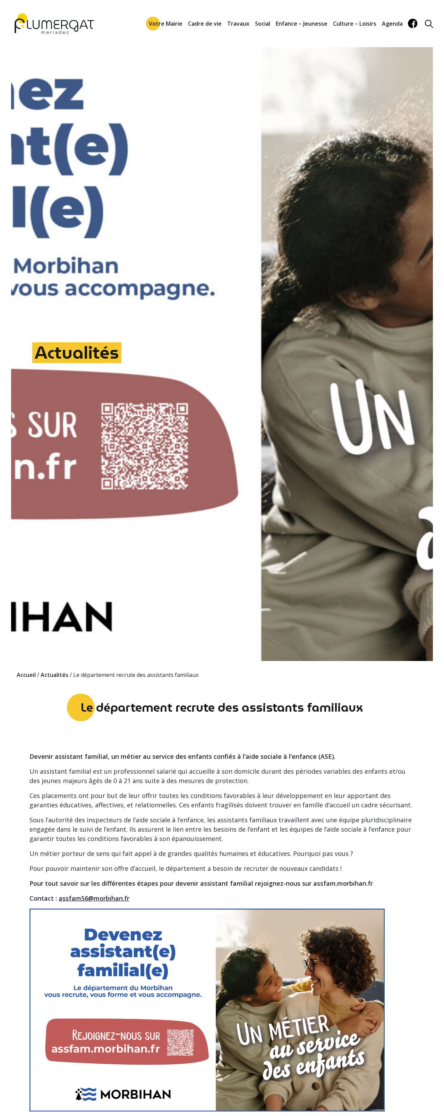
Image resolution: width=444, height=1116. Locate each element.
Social (262, 23)
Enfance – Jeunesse (301, 23)
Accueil (26, 675)
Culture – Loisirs (354, 23)
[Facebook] (412, 23)
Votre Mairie (165, 23)
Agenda (392, 23)
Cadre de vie (205, 23)
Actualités (77, 352)
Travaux (238, 23)
